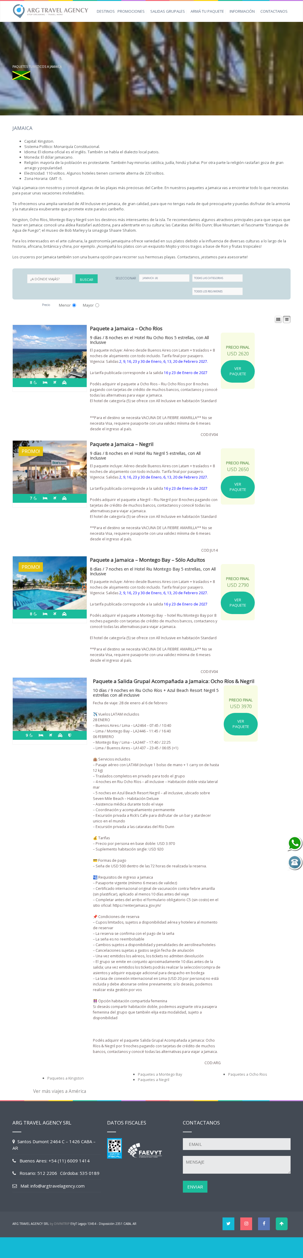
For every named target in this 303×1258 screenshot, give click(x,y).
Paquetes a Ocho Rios (247, 1074)
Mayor (88, 305)
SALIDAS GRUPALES (167, 11)
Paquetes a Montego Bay (160, 1074)
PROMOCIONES (131, 11)
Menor (65, 305)
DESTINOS (106, 11)
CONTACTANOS (274, 11)
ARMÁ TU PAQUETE (207, 11)
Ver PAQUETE (238, 371)
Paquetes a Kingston (65, 1078)
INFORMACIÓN (242, 11)
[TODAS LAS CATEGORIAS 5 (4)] (217, 278)
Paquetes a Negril (153, 1079)
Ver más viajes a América (59, 1091)
